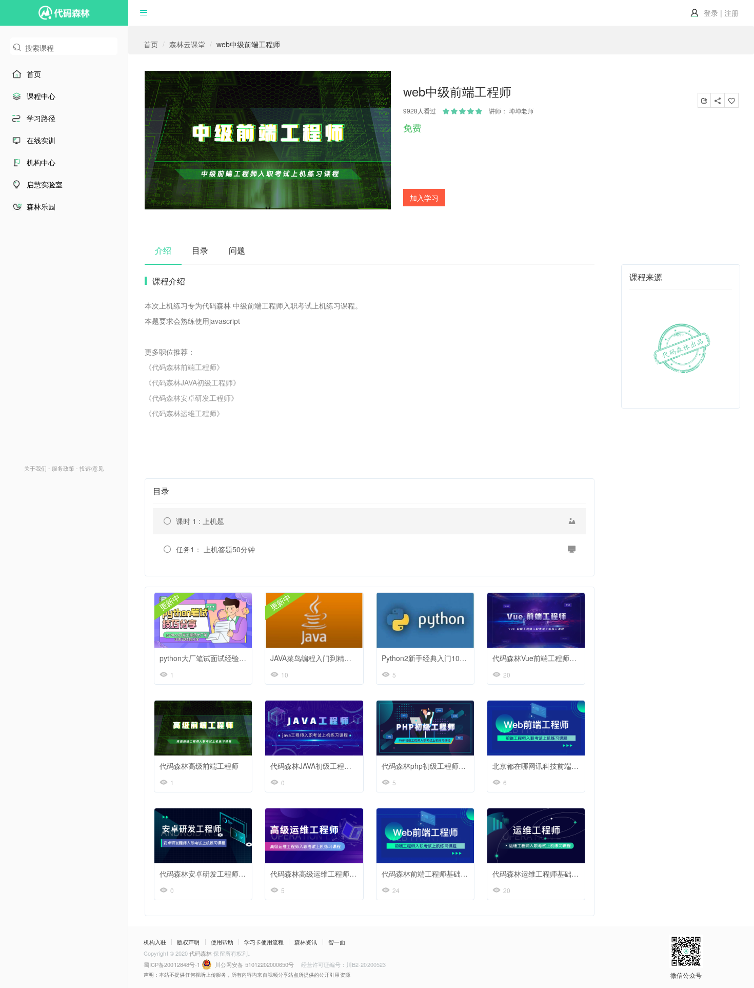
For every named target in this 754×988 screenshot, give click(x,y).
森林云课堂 (187, 44)
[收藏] (731, 100)
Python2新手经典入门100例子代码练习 (444, 658)
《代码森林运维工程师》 (184, 413)
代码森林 (200, 953)
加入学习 (424, 197)
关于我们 (35, 468)
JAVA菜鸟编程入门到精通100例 (320, 658)
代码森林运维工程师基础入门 (539, 873)
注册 (731, 13)
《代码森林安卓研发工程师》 (191, 398)
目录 (200, 250)
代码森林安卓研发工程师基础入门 (213, 873)
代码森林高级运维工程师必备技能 (324, 873)
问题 (237, 250)
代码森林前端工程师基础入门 (428, 873)
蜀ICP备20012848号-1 (173, 964)
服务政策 (63, 468)
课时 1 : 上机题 (200, 521)
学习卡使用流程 (264, 942)
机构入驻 (155, 942)
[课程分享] (704, 100)
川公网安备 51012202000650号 (254, 964)
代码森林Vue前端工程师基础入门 (545, 658)
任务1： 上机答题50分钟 (215, 549)
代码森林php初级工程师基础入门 (434, 766)
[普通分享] (717, 100)
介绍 (163, 250)
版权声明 (188, 942)
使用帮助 (222, 942)
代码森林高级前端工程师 (199, 766)
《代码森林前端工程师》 (184, 367)
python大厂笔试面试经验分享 (206, 658)
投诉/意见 (92, 468)
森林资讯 (305, 942)
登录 (711, 13)
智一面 (336, 942)
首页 (151, 44)
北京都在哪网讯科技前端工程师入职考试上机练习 (571, 766)
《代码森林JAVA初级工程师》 (192, 382)
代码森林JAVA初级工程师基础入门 (325, 766)
